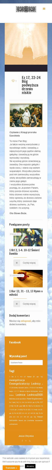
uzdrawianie (13, 424)
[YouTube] (26, 441)
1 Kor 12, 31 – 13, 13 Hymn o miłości (26, 293)
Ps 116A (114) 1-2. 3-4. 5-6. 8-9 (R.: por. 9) (23, 402)
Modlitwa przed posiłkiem (17, 399)
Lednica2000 (35, 394)
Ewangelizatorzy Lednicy (24, 383)
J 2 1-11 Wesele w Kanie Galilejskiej (26, 391)
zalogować (26, 321)
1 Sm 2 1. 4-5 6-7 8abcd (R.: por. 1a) (26, 377)
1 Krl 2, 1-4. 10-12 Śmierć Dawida (24, 252)
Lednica (20, 394)
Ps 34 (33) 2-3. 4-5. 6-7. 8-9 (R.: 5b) (26, 413)
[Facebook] (22, 441)
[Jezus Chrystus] (26, 9)
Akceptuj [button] (30, 466)
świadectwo (39, 420)
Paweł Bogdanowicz (35, 399)
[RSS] (29, 441)
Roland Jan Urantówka (26, 420)
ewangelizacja (17, 380)
